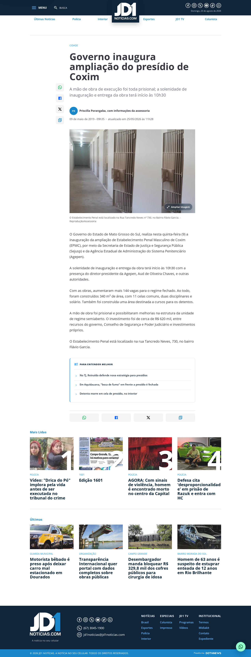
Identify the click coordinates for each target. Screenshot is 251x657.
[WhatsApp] (218, 5)
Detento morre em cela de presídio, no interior (108, 393)
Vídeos (183, 628)
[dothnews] (213, 653)
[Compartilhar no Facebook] (60, 98)
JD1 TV (180, 19)
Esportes (149, 19)
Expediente (206, 639)
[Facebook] (188, 5)
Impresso (166, 628)
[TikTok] (212, 5)
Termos (204, 622)
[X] (200, 5)
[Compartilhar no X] (60, 109)
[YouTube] (206, 5)
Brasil (145, 622)
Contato (204, 633)
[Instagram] (194, 5)
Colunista (211, 19)
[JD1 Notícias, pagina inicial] (45, 624)
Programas (186, 622)
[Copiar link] (60, 120)
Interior (103, 19)
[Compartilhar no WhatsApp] (60, 87)
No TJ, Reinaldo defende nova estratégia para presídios (113, 375)
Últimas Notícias (44, 19)
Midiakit (204, 628)
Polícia (76, 19)
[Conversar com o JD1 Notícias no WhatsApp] (241, 647)
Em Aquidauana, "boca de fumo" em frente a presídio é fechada (119, 384)
